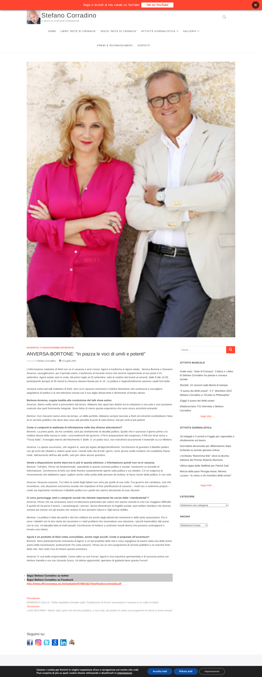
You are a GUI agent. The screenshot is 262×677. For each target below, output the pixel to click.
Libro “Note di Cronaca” (78, 31)
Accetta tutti (160, 671)
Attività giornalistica (158, 31)
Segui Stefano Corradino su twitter (48, 575)
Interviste (32, 348)
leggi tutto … (208, 416)
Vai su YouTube (157, 5)
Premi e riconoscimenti (115, 45)
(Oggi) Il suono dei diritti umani (197, 400)
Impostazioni (212, 671)
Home (52, 31)
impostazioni (124, 673)
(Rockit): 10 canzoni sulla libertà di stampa (204, 385)
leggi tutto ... (208, 485)
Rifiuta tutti (185, 671)
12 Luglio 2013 (68, 361)
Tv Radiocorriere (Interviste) (57, 348)
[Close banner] (255, 5)
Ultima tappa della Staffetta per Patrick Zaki (204, 465)
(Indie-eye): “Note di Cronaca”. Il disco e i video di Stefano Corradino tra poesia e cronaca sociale (206, 375)
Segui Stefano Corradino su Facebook (50, 579)
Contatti (143, 45)
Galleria (189, 31)
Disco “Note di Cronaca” (119, 31)
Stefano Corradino (68, 15)
